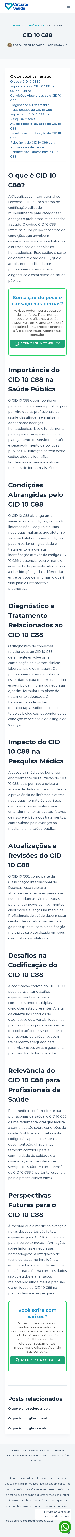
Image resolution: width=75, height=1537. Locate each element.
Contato (37, 1460)
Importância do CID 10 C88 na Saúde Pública (32, 89)
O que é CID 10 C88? (25, 81)
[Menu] (68, 6)
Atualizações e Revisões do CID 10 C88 (35, 126)
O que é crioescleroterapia (29, 1408)
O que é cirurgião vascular (29, 1418)
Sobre (15, 1450)
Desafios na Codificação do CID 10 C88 (35, 135)
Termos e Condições (56, 1455)
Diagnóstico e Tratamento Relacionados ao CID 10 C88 (31, 107)
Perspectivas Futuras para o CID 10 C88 (35, 154)
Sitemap (59, 1450)
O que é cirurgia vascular (28, 1428)
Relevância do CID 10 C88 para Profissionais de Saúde (32, 145)
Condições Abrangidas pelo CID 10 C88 (35, 98)
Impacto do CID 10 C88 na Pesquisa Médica (29, 117)
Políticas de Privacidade (22, 1455)
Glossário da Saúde (36, 1450)
